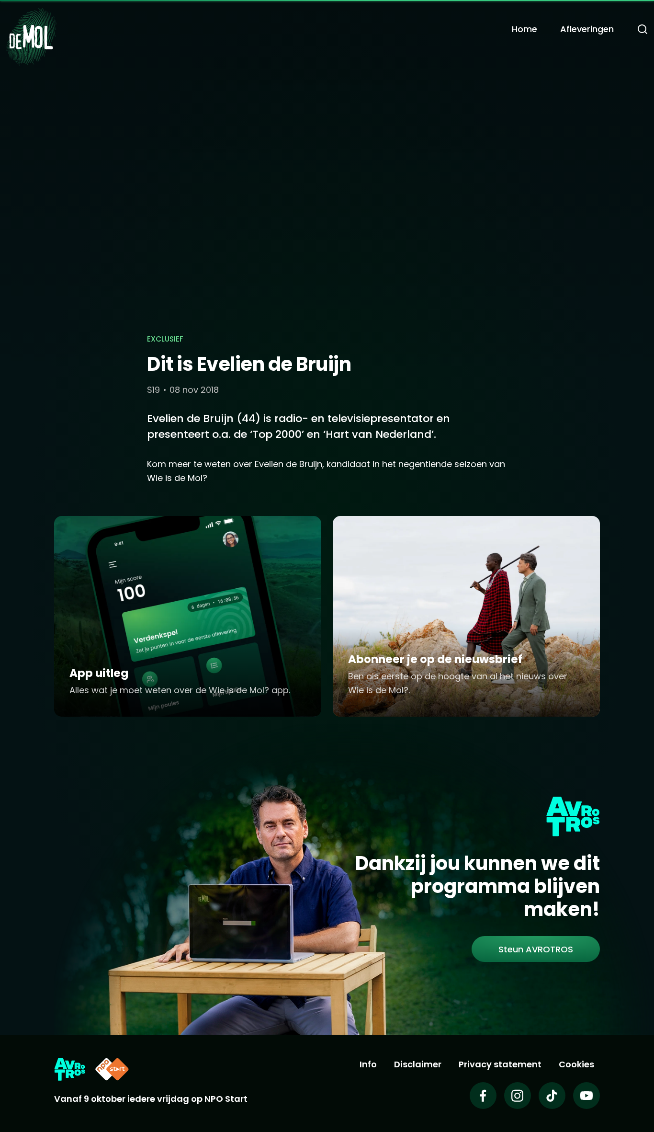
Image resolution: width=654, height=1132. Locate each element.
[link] (536, 949)
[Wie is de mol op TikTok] (552, 1095)
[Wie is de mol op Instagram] (517, 1095)
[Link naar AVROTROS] (69, 1069)
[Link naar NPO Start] (112, 1069)
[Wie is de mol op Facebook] (483, 1095)
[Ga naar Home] (31, 36)
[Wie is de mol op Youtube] (586, 1095)
